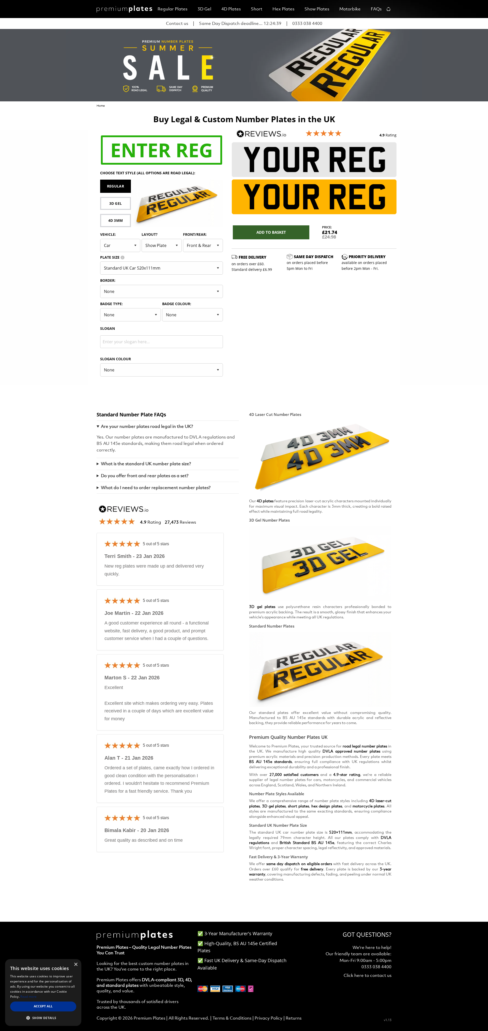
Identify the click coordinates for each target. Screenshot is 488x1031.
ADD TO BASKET (271, 232)
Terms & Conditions (231, 1018)
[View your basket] (389, 9)
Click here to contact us (367, 975)
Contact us (177, 23)
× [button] (76, 964)
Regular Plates (172, 9)
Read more (28, 996)
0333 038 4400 (307, 23)
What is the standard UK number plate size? (146, 463)
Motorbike (350, 9)
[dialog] (43, 992)
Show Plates (316, 9)
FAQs (376, 9)
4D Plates (231, 9)
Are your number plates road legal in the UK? (147, 426)
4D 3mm (115, 220)
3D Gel (204, 9)
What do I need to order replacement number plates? (155, 487)
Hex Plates (283, 9)
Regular (115, 186)
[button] (43, 1018)
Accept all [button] (43, 1006)
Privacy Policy (268, 1018)
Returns (293, 1018)
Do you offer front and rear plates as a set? (144, 475)
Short (256, 9)
